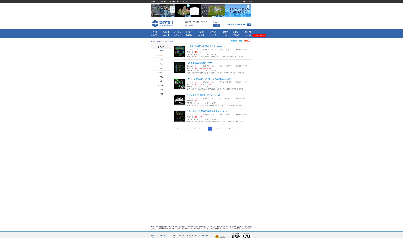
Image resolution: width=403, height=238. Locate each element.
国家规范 (225, 32)
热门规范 (213, 32)
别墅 (171, 41)
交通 (160, 85)
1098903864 (197, 235)
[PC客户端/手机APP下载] (239, 23)
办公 (160, 60)
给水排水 (177, 32)
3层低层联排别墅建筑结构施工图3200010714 (207, 111)
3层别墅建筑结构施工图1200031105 (203, 95)
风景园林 (189, 35)
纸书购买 (236, 35)
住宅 (160, 51)
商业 (160, 64)
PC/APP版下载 (174, 1)
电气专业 (177, 35)
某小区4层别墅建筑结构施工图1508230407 (206, 46)
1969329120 (205, 235)
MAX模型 (201, 32)
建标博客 (248, 32)
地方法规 (213, 35)
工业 (160, 90)
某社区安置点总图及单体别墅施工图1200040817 (209, 79)
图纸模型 (159, 41)
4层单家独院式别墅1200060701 (201, 62)
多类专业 (154, 32)
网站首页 (154, 1)
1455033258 (189, 235)
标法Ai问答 (216, 22)
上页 (176, 128)
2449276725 (182, 235)
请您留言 (163, 1)
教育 (160, 72)
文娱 (160, 81)
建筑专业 (166, 32)
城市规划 (154, 35)
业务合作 (162, 235)
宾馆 (160, 77)
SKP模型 (201, 35)
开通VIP (185, 1)
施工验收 (236, 32)
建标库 (153, 41)
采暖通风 (189, 32)
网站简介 (153, 235)
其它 (160, 94)
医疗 (160, 68)
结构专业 (166, 35)
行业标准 (225, 35)
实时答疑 (248, 35)
